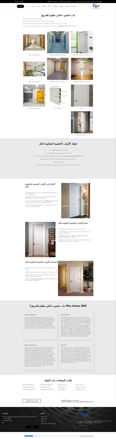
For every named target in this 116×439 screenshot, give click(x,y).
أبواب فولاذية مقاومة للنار (29, 384)
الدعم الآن (20, 6)
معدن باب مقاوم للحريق (29, 387)
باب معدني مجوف (80, 384)
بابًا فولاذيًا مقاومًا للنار (46, 387)
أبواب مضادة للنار (62, 384)
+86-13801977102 (61, 1)
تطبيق (61, 6)
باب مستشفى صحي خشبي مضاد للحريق (58, 81)
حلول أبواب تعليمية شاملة (34, 81)
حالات (49, 6)
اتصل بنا (33, 6)
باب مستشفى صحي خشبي (34, 55)
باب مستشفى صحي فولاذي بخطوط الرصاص (82, 55)
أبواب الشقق (43, 419)
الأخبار (43, 6)
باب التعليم (43, 421)
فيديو (38, 6)
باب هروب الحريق (62, 389)
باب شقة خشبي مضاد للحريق (82, 135)
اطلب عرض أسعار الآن (32, 401)
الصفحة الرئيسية (71, 6)
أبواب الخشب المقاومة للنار (29, 389)
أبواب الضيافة (44, 416)
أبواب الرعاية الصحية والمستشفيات (48, 423)
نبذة (66, 6)
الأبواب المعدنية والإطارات (47, 384)
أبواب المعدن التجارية (81, 387)
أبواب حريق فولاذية (63, 387)
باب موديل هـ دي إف (58, 108)
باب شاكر (82, 108)
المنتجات (55, 6)
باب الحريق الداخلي (81, 389)
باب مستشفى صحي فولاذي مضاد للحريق (58, 55)
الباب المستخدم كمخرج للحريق (48, 389)
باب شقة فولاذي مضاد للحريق (34, 108)
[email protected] (8, 423)
